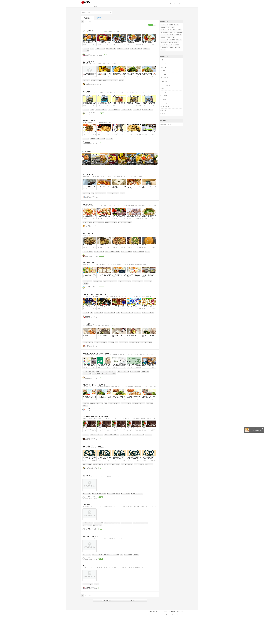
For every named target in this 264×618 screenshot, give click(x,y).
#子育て (106, 434)
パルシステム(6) (164, 39)
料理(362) (176, 24)
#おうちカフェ (104, 342)
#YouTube (121, 342)
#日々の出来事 (109, 48)
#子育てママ (116, 434)
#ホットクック (110, 193)
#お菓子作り (96, 342)
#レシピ (92, 48)
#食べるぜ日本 (86, 50)
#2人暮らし (143, 342)
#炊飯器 (97, 138)
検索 (111, 12)
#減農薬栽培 (113, 373)
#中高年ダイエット (113, 281)
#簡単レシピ (105, 80)
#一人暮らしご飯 (149, 403)
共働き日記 (163, 88)
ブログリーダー (167, 611)
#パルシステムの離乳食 (135, 371)
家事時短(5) (179, 39)
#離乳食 (108, 493)
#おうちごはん (86, 48)
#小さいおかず (126, 48)
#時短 (125, 554)
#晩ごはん (118, 251)
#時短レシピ (144, 109)
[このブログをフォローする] (105, 55)
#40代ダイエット (121, 281)
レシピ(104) (173, 29)
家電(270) (163, 27)
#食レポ (116, 80)
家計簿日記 (163, 99)
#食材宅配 (96, 312)
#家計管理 (89, 493)
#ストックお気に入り (143, 522)
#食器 (134, 109)
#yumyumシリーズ (145, 371)
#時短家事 (105, 281)
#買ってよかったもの (115, 522)
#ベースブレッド (147, 281)
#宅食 (84, 584)
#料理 (84, 80)
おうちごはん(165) (170, 27)
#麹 (137, 434)
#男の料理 (130, 251)
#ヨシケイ (123, 403)
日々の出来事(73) (164, 32)
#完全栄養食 (85, 283)
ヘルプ (181, 611)
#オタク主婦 (136, 554)
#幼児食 (133, 434)
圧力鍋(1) (163, 49)
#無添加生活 (128, 434)
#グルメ (88, 80)
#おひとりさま (86, 403)
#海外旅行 (91, 522)
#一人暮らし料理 (99, 403)
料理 (161, 60)
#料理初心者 (123, 251)
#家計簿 (104, 493)
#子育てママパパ (112, 371)
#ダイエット (85, 281)
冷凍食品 (162, 113)
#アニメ (93, 554)
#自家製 (124, 222)
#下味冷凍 (85, 405)
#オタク (117, 554)
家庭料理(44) (179, 32)
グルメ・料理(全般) (165, 85)
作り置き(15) (170, 42)
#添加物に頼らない (105, 373)
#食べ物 (101, 312)
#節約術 (118, 493)
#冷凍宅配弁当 (124, 464)
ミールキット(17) (164, 34)
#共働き (96, 193)
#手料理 (111, 80)
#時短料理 (140, 48)
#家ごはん (135, 251)
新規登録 (156, 611)
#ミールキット (114, 222)
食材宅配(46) (172, 32)
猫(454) (171, 24)
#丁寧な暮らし (93, 434)
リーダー (170, 3)
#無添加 (110, 434)
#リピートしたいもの (87, 525)
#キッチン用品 (117, 109)
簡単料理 (162, 70)
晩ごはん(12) (169, 44)
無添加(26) (163, 47)
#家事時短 (134, 281)
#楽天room (112, 554)
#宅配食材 (130, 312)
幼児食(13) (163, 42)
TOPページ (151, 611)
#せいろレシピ (148, 434)
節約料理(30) (172, 39)
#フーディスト (146, 48)
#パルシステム (105, 371)
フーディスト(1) (170, 47)
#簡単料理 (97, 48)
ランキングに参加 (106, 600)
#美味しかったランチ (97, 525)
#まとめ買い (106, 312)
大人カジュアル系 (164, 106)
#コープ (122, 493)
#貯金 (84, 493)
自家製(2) (178, 47)
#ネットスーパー (137, 312)
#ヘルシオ (117, 193)
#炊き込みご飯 (109, 138)
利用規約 (178, 611)
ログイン (175, 3)
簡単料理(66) (163, 37)
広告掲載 (173, 611)
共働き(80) (179, 29)
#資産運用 (85, 193)
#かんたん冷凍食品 (87, 373)
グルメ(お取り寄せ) (165, 78)
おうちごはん (163, 63)
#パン (90, 281)
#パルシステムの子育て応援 (123, 371)
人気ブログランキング (85, 2)
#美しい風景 (106, 522)
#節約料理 (102, 251)
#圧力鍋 (119, 222)
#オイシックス (124, 312)
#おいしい (110, 109)
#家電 (92, 193)
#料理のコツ (129, 109)
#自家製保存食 (101, 222)
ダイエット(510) (164, 24)
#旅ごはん (151, 109)
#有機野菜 (118, 464)
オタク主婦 (163, 92)
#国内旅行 (85, 522)
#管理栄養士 (97, 109)
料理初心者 (163, 110)
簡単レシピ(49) (171, 37)
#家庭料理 (107, 251)
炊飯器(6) (176, 42)
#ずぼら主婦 (105, 554)
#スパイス (103, 48)
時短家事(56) (176, 44)
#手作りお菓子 (111, 342)
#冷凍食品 (107, 222)
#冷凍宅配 (142, 464)
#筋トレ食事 (140, 281)
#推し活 (84, 554)
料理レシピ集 (163, 81)
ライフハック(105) (165, 29)
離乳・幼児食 (163, 96)
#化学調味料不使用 (96, 373)
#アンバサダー (133, 48)
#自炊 (105, 403)
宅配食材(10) (178, 34)
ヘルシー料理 (163, 103)
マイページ (133, 600)
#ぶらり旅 (123, 522)
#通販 (91, 312)
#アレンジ (119, 48)
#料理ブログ (141, 251)
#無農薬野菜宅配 (148, 464)
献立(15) (163, 44)
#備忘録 (95, 522)
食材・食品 (163, 74)
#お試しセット (145, 312)
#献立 (115, 48)
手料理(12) (172, 34)
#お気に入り (129, 522)
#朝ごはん (123, 109)
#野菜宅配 (136, 464)
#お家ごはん (131, 342)
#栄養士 (92, 109)
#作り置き (138, 342)
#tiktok (116, 342)
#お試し (118, 312)
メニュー (180, 3)
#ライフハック (103, 193)
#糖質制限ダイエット (97, 281)
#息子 (121, 554)
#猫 (89, 193)
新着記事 (98, 18)
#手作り (90, 222)
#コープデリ (142, 403)
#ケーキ (126, 342)
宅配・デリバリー (164, 67)
